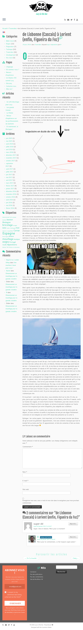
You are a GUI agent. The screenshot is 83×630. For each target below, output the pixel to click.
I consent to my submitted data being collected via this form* (13, 594)
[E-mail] (69, 19)
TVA (7, 247)
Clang (75, 558)
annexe (14, 217)
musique (17, 239)
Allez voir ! (9, 89)
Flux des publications (36, 574)
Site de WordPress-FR (36, 579)
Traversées (13, 28)
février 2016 (10, 208)
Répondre (73, 524)
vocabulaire (16, 247)
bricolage (7, 225)
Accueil (4, 28)
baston (10, 219)
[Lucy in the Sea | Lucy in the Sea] (41, 6)
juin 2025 (9, 138)
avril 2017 (9, 180)
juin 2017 (9, 175)
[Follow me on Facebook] (75, 19)
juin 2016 (9, 203)
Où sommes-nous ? (12, 70)
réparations (12, 244)
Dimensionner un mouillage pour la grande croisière (11, 276)
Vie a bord (9, 58)
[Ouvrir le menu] (4, 19)
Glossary (9, 83)
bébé (4, 228)
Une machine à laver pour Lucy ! (11, 265)
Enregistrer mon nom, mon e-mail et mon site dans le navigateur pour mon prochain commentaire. (50, 501)
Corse (16, 230)
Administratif (6, 217)
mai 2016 (9, 205)
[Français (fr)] (4, 32)
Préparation (10, 46)
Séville (4, 247)
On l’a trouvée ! (31, 558)
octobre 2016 (10, 197)
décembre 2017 (11, 155)
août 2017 (9, 169)
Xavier (8, 271)
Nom (24, 472)
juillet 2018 (9, 147)
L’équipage (9, 67)
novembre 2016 (11, 194)
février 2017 (10, 186)
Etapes (8, 44)
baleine (4, 220)
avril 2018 (9, 149)
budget (15, 225)
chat (17, 227)
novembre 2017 (11, 158)
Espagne (8, 233)
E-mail (25, 481)
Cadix (8, 228)
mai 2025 (9, 141)
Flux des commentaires (36, 577)
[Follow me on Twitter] (72, 19)
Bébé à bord (10, 41)
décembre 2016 (11, 191)
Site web (25, 489)
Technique (9, 49)
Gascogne (5, 236)
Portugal (12, 242)
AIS (11, 217)
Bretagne (6, 222)
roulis (4, 244)
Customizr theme (46, 627)
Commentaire (27, 447)
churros (4, 231)
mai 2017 (9, 177)
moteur (11, 236)
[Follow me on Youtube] (77, 19)
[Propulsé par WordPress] (52, 624)
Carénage (12, 228)
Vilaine (11, 247)
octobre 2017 (10, 161)
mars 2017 (9, 183)
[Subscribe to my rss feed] (65, 19)
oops (5, 242)
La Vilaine (9, 113)
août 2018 (9, 144)
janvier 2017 (10, 189)
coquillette (10, 231)
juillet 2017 (9, 172)
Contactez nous (11, 86)
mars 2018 (9, 152)
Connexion (33, 572)
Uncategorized (10, 55)
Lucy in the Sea (39, 625)
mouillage (7, 239)
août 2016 (9, 200)
